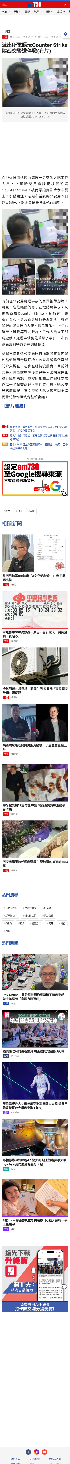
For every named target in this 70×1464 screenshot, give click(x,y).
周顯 (7, 931)
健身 (50, 923)
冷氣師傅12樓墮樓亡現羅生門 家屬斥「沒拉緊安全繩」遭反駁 (35, 691)
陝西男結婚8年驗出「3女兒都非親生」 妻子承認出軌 (34, 578)
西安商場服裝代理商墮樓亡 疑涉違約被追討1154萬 (35, 864)
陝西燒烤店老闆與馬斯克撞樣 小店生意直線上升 (35, 747)
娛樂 (6, 1112)
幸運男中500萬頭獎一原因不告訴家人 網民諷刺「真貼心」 (35, 634)
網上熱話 (48, 915)
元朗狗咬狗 (11, 907)
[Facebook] (28, 1452)
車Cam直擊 (31, 907)
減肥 (62, 923)
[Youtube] (44, 1452)
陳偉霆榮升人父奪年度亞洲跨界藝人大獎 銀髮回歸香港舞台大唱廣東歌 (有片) (35, 1106)
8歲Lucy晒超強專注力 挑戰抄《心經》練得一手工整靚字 (35, 1222)
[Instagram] (36, 1452)
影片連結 (14, 405)
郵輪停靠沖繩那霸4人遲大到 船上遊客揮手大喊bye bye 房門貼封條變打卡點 (34, 1162)
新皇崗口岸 (11, 915)
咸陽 (32, 510)
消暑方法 (36, 923)
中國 (5, 36)
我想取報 (35, 1459)
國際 (6, 1168)
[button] (4, 4)
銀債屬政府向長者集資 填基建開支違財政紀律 (33, 1051)
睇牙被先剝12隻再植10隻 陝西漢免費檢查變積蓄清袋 (34, 807)
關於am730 (55, 1459)
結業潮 (47, 907)
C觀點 (8, 923)
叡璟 (21, 923)
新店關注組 (30, 915)
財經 (5, 444)
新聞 (6, 1055)
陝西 (7, 510)
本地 (6, 1003)
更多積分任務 (53, 1429)
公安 (20, 510)
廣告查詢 (15, 1459)
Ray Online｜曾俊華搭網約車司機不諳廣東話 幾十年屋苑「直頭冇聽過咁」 (35, 997)
